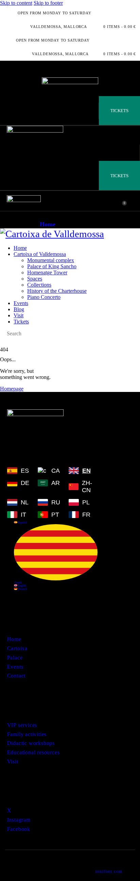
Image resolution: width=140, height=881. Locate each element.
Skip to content (16, 3)
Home (47, 224)
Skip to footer (48, 3)
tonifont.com (109, 871)
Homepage (11, 389)
